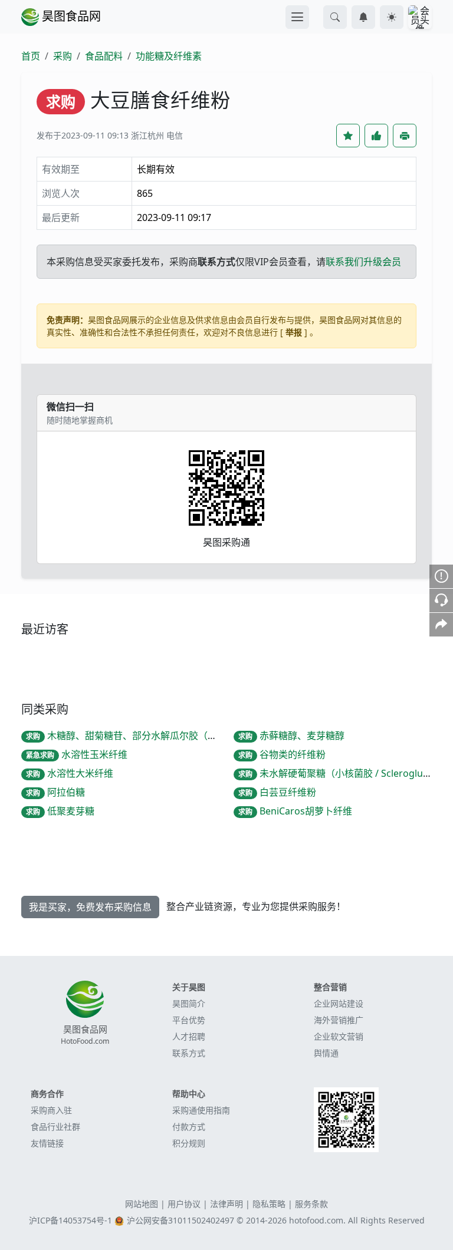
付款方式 (188, 1126)
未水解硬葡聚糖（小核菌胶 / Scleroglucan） (343, 773)
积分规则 (188, 1143)
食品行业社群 (55, 1126)
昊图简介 (188, 1003)
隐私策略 (268, 1203)
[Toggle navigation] (297, 17)
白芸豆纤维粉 (277, 792)
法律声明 (226, 1203)
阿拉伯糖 (55, 792)
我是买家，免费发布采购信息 (90, 907)
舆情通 (326, 1052)
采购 (62, 56)
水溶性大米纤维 (69, 773)
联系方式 (188, 1052)
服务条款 (311, 1203)
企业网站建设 (338, 1003)
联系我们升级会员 (363, 261)
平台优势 (188, 1019)
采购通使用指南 (201, 1110)
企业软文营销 (338, 1036)
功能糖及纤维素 (169, 56)
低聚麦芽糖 (60, 810)
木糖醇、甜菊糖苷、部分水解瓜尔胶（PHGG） (135, 735)
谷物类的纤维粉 (282, 754)
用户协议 (184, 1203)
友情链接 (47, 1143)
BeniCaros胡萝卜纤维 (295, 810)
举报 (293, 332)
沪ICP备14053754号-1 (70, 1220)
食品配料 (104, 56)
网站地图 (141, 1203)
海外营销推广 (338, 1019)
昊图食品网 (70, 16)
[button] (335, 17)
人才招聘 (188, 1036)
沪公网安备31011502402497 (180, 1220)
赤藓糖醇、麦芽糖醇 (291, 735)
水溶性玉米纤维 (76, 754)
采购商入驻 (51, 1110)
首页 (30, 56)
